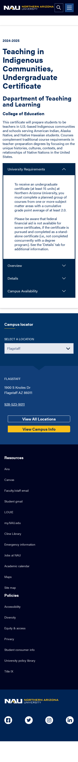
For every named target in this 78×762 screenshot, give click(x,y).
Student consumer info (19, 649)
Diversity (10, 617)
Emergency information (19, 544)
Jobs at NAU (12, 555)
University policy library (19, 660)
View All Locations (39, 419)
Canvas (9, 479)
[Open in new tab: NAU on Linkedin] (70, 720)
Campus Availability (23, 290)
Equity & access (15, 628)
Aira (7, 469)
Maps (8, 577)
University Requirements (26, 169)
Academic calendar (16, 566)
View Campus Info (39, 429)
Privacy (9, 639)
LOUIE (8, 512)
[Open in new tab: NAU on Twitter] (29, 720)
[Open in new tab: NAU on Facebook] (8, 720)
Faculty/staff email (16, 490)
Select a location (19, 339)
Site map (10, 587)
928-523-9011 (14, 404)
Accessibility (12, 606)
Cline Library (12, 533)
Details (13, 278)
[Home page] (28, 7)
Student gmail (13, 501)
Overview (15, 265)
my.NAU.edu (12, 523)
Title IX (8, 671)
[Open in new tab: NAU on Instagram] (49, 720)
